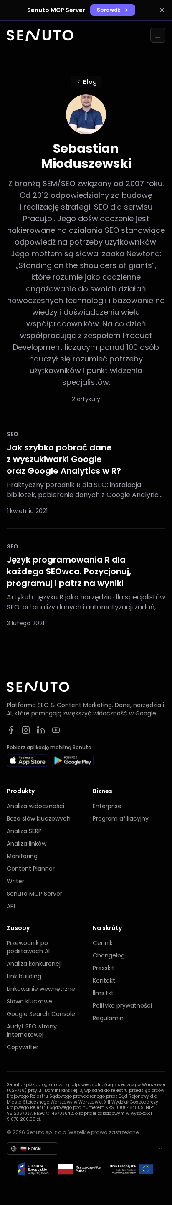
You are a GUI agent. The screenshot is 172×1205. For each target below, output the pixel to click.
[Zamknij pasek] (162, 10)
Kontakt (104, 980)
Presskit (103, 968)
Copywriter (22, 1047)
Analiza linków (26, 843)
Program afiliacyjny (121, 818)
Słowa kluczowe (29, 1001)
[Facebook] (11, 730)
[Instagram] (26, 730)
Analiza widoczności (35, 806)
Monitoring (22, 856)
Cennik (103, 943)
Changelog (109, 955)
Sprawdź (108, 9)
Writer (15, 881)
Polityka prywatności (122, 1005)
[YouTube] (56, 730)
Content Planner (31, 868)
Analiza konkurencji (34, 964)
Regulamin (108, 1018)
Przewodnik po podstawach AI (28, 947)
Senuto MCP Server (34, 893)
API (11, 906)
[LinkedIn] (41, 730)
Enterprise (107, 806)
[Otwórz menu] (157, 35)
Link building (24, 976)
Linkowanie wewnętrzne (41, 989)
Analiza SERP (24, 831)
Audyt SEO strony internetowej (32, 1030)
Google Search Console (41, 1014)
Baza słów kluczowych (39, 818)
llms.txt (103, 993)
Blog (90, 82)
